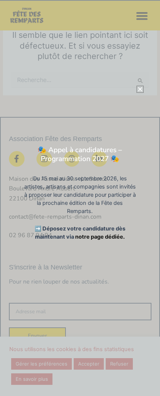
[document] (80, 198)
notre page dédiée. (100, 236)
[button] (140, 89)
